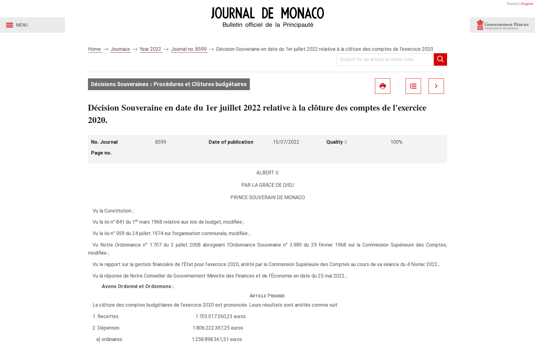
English (527, 4)
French (513, 4)
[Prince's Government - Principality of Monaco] (502, 25)
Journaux (121, 49)
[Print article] (382, 86)
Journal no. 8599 (189, 49)
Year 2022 (151, 49)
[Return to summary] (413, 86)
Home (95, 49)
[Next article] (436, 86)
